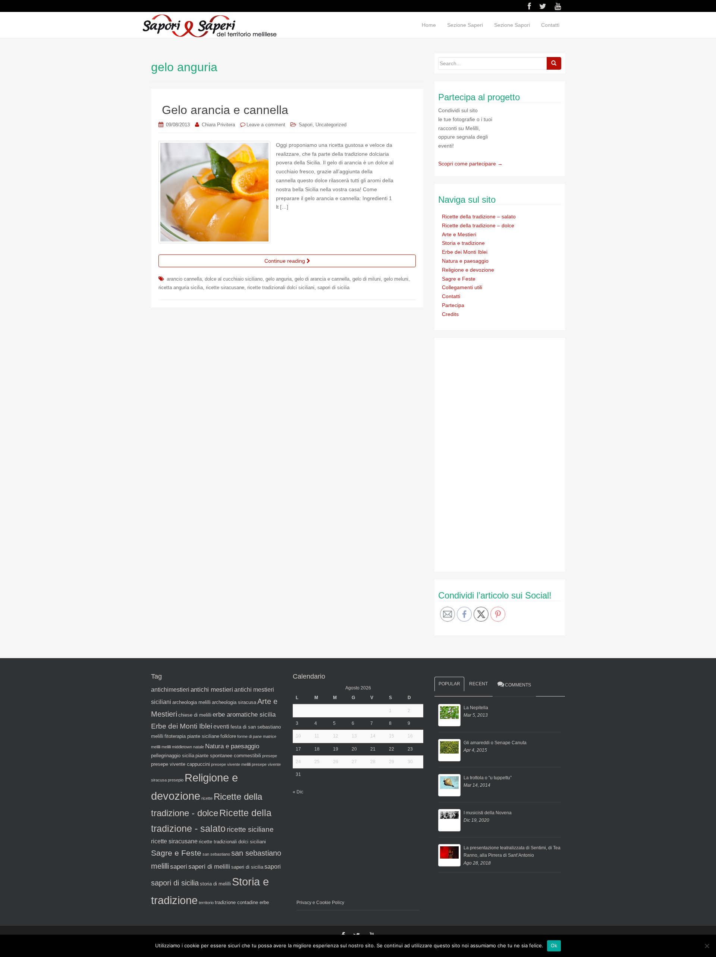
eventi (221, 726)
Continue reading (285, 261)
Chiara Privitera (218, 124)
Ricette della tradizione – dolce (478, 225)
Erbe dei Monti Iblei (464, 252)
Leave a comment (265, 124)
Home (429, 25)
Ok (554, 945)
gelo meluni (396, 279)
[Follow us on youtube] (558, 6)
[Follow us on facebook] (529, 6)
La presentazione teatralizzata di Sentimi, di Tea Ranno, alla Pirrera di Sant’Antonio (512, 851)
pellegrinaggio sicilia (172, 755)
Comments (518, 685)
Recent (478, 683)
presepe (269, 756)
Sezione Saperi (465, 25)
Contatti (550, 25)
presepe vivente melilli (231, 764)
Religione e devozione (468, 270)
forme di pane (249, 736)
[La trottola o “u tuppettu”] (449, 785)
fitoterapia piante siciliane (191, 736)
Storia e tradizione (463, 243)
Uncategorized (330, 124)
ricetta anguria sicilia (180, 287)
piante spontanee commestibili (228, 755)
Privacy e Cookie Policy (320, 902)
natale (198, 747)
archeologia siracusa (234, 702)
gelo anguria (279, 279)
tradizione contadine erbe (242, 902)
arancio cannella (184, 279)
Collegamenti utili (462, 287)
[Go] (553, 63)
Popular (449, 683)
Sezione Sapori (512, 25)
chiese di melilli (194, 715)
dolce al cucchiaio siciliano (234, 279)
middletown (182, 747)
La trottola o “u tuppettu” (488, 777)
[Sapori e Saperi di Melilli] (209, 25)
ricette (207, 798)
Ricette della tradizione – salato (479, 216)
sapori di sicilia (333, 287)
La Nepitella (476, 707)
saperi (178, 866)
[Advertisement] (494, 453)
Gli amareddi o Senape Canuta (495, 742)
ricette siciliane (250, 829)
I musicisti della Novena (488, 812)
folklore (228, 736)
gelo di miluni (366, 279)
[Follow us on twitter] (542, 6)
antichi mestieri (212, 689)
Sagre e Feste (458, 279)
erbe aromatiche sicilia (244, 714)
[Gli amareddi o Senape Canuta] (449, 750)
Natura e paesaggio (465, 261)
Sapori (306, 124)
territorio (206, 902)
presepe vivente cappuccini (180, 764)
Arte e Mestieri (459, 234)
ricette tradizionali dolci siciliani (280, 287)
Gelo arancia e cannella (225, 110)
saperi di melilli (209, 866)
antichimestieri (170, 689)
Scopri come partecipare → (470, 164)
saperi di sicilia (247, 867)
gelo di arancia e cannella (322, 279)
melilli (166, 747)
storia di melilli (215, 884)
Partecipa (453, 305)
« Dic (298, 792)
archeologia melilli (191, 702)
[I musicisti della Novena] (449, 820)
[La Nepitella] (449, 715)
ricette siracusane (225, 287)
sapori (272, 866)
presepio (175, 780)
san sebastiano (216, 854)
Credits (450, 314)
